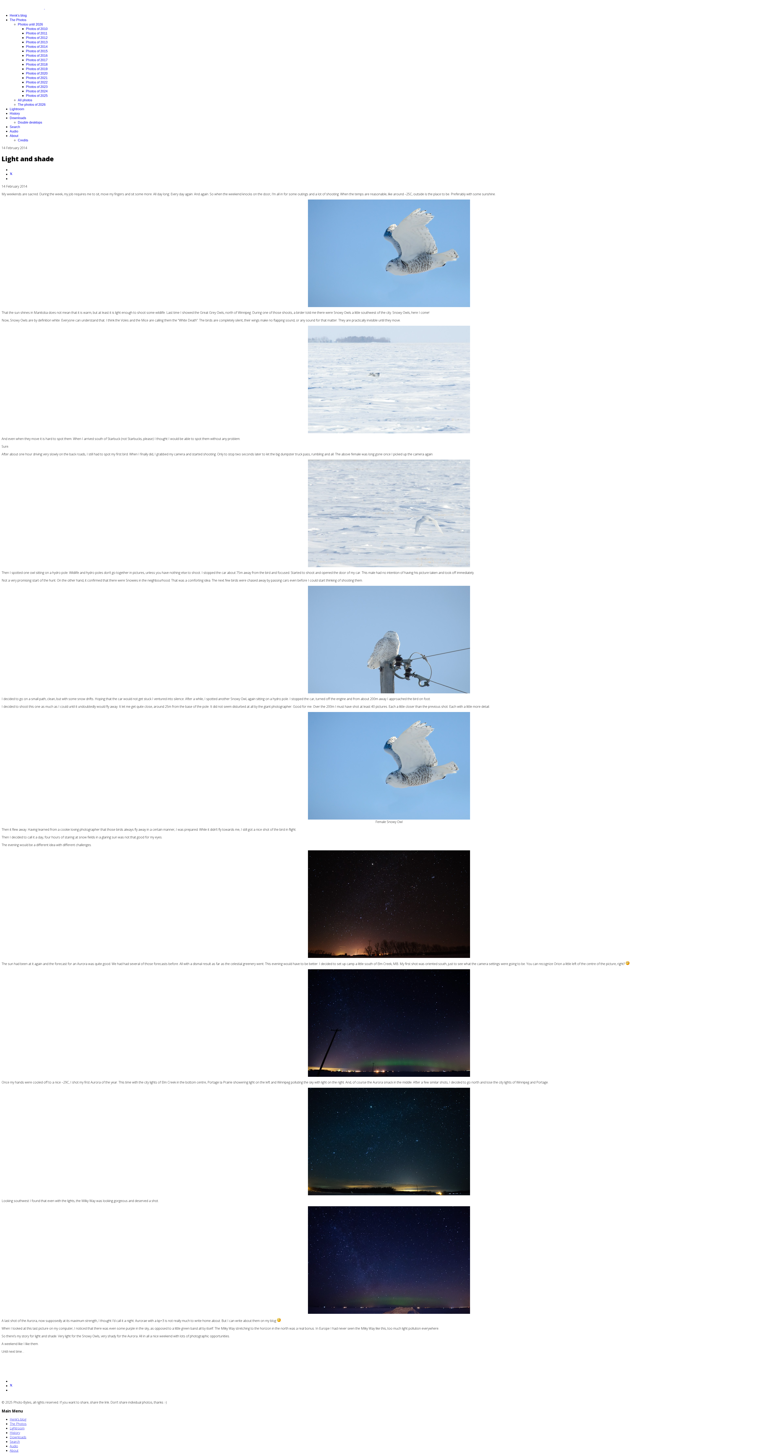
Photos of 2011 (36, 33)
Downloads (18, 118)
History (15, 113)
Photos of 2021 (37, 78)
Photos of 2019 (37, 69)
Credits (23, 140)
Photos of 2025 (37, 95)
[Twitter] (11, 174)
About (14, 136)
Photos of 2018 (37, 64)
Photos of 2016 (37, 55)
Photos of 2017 (37, 60)
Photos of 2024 (37, 91)
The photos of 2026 (32, 104)
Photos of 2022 (37, 82)
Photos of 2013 (37, 42)
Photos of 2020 (37, 73)
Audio (14, 131)
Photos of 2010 (37, 29)
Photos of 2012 (37, 37)
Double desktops (30, 122)
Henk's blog (18, 15)
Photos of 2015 (37, 51)
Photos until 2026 (30, 24)
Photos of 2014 (37, 46)
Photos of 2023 (37, 87)
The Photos (18, 20)
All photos (25, 100)
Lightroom (17, 109)
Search (15, 127)
